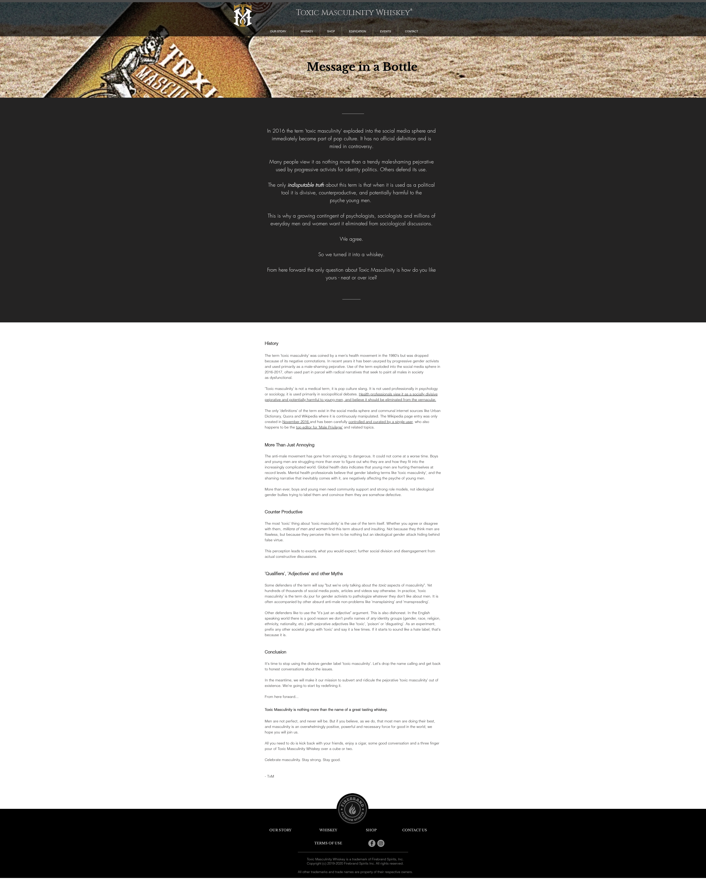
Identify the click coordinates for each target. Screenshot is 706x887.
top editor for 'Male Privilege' (319, 427)
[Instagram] (380, 843)
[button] (306, 31)
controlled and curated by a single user (380, 421)
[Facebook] (371, 843)
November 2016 (296, 421)
